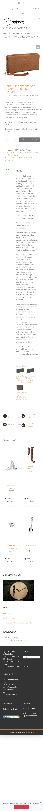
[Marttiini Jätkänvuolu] (31, 455)
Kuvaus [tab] (6, 170)
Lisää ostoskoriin (29, 140)
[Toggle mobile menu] (39, 19)
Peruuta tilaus (22, 807)
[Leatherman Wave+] (11, 464)
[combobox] (31, 657)
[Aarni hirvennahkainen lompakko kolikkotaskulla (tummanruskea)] (20, 387)
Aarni (13, 152)
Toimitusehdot (9, 618)
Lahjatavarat (26, 152)
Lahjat (18, 152)
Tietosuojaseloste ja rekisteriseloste (18, 623)
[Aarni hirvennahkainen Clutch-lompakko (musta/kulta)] (30, 370)
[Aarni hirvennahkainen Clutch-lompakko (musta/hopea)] (20, 370)
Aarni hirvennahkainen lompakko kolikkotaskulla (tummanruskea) (21, 395)
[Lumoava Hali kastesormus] (11, 524)
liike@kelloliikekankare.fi (21, 640)
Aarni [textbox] (31, 657)
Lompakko (9, 160)
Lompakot (14, 155)
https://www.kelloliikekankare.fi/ (15, 667)
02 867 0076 (14, 638)
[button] (38, 47)
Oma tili (7, 613)
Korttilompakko (27, 157)
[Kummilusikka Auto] (31, 524)
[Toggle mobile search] (35, 19)
